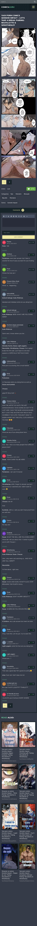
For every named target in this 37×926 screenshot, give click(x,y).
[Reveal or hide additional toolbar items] (27, 216)
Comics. (8, 7)
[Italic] (6, 216)
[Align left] (11, 216)
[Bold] (4, 216)
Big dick (4, 198)
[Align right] (16, 216)
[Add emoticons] (24, 216)
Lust (8, 189)
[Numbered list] (21, 216)
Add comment (18, 237)
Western (18, 194)
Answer (4, 250)
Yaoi (12, 194)
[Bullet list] (19, 216)
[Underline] (8, 216)
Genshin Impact (12, 203)
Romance (13, 198)
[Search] (35, 2)
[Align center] (13, 216)
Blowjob (26, 194)
